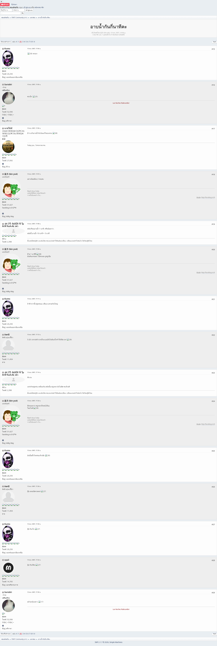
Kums (7, 48)
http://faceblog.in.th (208, 197)
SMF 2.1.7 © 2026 (102, 642)
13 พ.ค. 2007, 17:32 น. (34, 560)
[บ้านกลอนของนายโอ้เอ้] (3, 164)
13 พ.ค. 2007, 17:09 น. (34, 249)
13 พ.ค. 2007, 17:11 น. (34, 299)
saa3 (6, 560)
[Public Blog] (3, 213)
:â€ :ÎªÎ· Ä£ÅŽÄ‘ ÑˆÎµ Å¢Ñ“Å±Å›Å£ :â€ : (13, 225)
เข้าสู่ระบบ (27, 7)
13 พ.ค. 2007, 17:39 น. (34, 592)
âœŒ (7, 334)
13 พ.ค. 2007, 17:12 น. (34, 334)
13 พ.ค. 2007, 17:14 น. (34, 372)
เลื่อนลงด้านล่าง (5, 42)
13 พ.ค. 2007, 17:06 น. (34, 128)
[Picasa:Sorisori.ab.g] (3, 118)
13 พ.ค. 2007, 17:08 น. (34, 224)
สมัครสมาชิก (39, 7)
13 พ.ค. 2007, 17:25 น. (34, 450)
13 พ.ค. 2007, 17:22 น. (34, 401)
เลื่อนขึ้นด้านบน (6, 634)
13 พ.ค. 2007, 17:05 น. (34, 84)
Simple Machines (116, 642)
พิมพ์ (214, 42)
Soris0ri (8, 84)
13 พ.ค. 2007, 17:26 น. (34, 486)
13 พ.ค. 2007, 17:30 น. (34, 524)
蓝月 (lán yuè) (11, 174)
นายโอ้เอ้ (8, 128)
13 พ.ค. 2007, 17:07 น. (34, 174)
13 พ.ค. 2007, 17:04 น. (34, 48)
